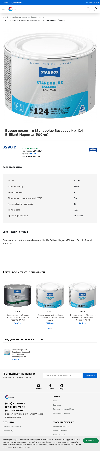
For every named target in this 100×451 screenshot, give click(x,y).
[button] (48, 328)
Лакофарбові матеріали (17, 17)
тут (32, 447)
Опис (5, 231)
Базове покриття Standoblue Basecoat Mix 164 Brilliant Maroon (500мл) (83, 317)
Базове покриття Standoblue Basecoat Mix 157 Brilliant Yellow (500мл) (50, 317)
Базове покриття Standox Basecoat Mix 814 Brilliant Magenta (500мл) (18, 317)
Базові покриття (37, 17)
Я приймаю (91, 441)
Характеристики (12, 167)
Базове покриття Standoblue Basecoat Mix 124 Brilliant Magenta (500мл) (21, 353)
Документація (19, 231)
